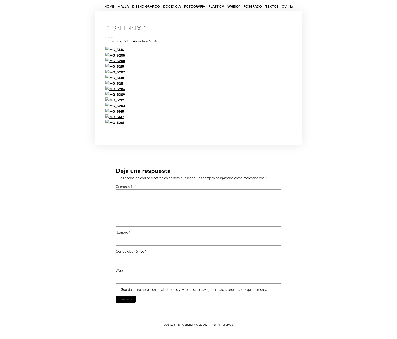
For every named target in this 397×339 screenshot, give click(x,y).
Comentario (126, 187)
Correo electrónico (131, 251)
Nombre (123, 232)
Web (119, 271)
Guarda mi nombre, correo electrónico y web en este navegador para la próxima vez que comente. (194, 290)
